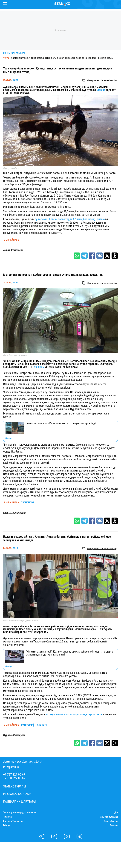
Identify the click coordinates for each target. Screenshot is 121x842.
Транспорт (27, 502)
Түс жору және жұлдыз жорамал (19, 812)
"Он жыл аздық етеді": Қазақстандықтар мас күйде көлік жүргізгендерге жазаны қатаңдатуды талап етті (69, 653)
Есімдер (7, 825)
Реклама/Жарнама (17, 794)
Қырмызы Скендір (14, 512)
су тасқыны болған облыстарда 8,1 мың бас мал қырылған (70, 219)
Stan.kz (101, 89)
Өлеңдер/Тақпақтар (13, 821)
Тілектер (7, 817)
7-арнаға (39, 366)
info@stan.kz (11, 767)
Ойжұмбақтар (111, 821)
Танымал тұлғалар (108, 817)
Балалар (114, 825)
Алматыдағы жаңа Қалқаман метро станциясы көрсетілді (61, 423)
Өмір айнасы (11, 240)
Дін (116, 812)
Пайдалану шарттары (19, 801)
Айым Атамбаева (13, 250)
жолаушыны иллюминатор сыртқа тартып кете (74, 714)
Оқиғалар (27, 725)
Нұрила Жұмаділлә (14, 735)
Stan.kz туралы (14, 786)
